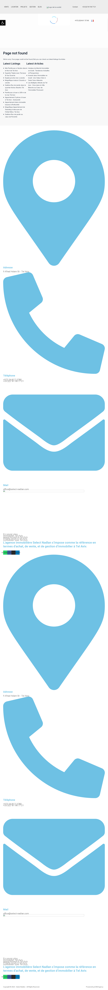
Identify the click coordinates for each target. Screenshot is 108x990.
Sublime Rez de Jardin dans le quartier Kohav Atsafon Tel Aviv (15, 87)
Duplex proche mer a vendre (15, 78)
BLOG (40, 7)
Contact (75, 7)
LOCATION (14, 7)
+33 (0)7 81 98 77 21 (89, 7)
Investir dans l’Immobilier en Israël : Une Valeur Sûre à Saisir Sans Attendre (37, 77)
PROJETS (24, 7)
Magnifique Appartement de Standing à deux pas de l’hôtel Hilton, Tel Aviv (15, 109)
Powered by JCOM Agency (94, 987)
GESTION (33, 7)
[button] (2, 22)
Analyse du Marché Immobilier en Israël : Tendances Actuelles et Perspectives (38, 70)
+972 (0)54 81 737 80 (82, 20)
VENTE (6, 7)
